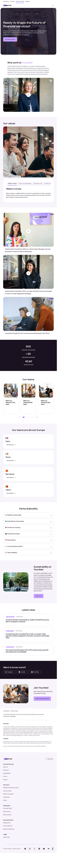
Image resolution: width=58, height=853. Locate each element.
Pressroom (6, 770)
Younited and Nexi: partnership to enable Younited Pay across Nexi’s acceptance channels (27, 621)
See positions (10, 444)
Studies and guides (8, 794)
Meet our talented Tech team (10, 402)
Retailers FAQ (6, 822)
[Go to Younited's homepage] (7, 5)
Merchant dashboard (8, 829)
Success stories (7, 791)
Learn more (39, 596)
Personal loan (6, 811)
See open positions (10, 39)
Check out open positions (42, 698)
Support (5, 779)
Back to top (50, 759)
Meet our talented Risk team (27, 402)
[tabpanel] (28, 193)
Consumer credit (7, 808)
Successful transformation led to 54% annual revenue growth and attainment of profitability (27, 651)
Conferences (6, 797)
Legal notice (6, 837)
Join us (5, 776)
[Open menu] (53, 5)
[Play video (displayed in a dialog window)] (28, 95)
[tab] (12, 184)
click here (13, 716)
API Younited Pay (7, 826)
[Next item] (37, 417)
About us (5, 767)
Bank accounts (7, 814)
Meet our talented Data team (45, 402)
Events (5, 800)
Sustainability (6, 773)
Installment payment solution (11, 787)
